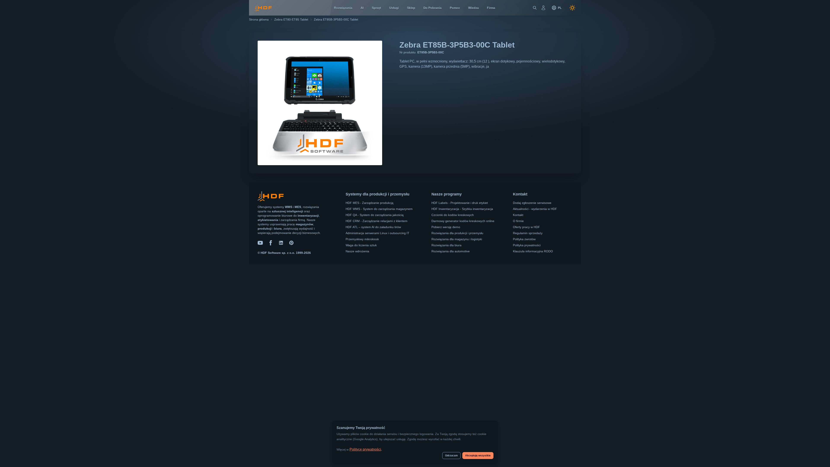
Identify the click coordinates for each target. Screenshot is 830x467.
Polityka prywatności (527, 245)
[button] (556, 7)
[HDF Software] (271, 197)
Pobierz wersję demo (445, 227)
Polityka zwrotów (524, 239)
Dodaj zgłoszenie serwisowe (532, 203)
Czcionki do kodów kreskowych (452, 215)
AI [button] (362, 8)
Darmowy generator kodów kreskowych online (462, 221)
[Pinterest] (291, 242)
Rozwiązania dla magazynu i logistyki (456, 239)
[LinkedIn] (281, 242)
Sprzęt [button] (376, 8)
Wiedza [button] (473, 8)
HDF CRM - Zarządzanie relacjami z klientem (376, 221)
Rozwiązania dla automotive (450, 251)
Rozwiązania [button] (343, 8)
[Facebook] (270, 242)
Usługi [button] (394, 8)
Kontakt (518, 215)
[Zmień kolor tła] (572, 7)
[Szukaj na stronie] (534, 7)
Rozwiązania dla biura (446, 245)
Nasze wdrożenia (357, 251)
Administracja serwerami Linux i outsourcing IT (377, 233)
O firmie (518, 221)
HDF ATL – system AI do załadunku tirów (373, 227)
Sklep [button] (411, 8)
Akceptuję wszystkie (478, 455)
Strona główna (259, 19)
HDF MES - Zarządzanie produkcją (369, 203)
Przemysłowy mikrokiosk (362, 239)
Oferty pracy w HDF (526, 227)
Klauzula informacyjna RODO (533, 251)
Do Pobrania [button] (432, 8)
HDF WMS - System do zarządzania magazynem (379, 209)
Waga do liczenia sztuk (361, 245)
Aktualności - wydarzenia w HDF (535, 209)
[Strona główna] (263, 7)
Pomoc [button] (455, 8)
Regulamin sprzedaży (528, 233)
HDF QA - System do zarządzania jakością (375, 215)
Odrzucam (451, 455)
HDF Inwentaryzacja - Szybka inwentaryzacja (462, 209)
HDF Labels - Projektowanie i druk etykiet (459, 203)
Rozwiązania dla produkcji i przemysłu (457, 233)
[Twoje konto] (543, 7)
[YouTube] (260, 242)
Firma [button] (491, 8)
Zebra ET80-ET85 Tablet (291, 19)
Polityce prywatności (365, 449)
